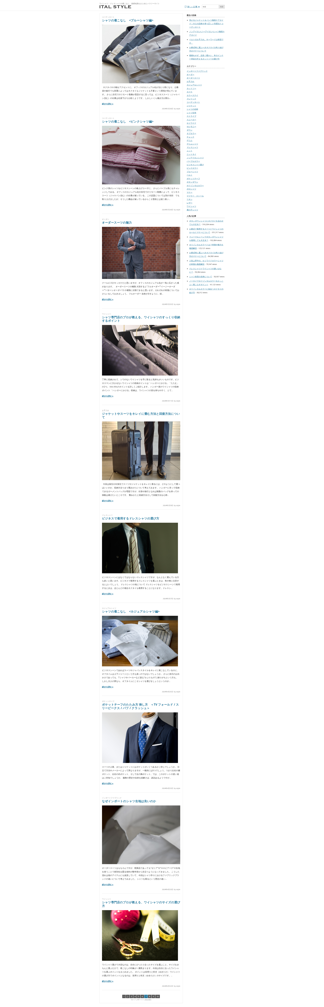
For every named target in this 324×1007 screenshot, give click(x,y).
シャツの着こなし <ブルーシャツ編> (127, 20)
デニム (189, 140)
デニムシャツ (192, 144)
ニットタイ (191, 154)
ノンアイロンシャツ (195, 157)
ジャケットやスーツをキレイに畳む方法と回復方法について (141, 415)
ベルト (189, 175)
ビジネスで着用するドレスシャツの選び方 (130, 518)
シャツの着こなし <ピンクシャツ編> (128, 121)
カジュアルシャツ (109, 608)
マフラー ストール (195, 196)
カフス (189, 92)
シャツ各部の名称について (200, 276)
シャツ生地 (191, 112)
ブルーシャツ (192, 171)
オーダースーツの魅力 (117, 222)
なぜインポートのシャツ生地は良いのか (129, 801)
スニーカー (191, 119)
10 (157, 996)
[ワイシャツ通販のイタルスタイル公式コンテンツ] (115, 7)
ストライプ (191, 116)
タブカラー (191, 133)
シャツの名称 (192, 109)
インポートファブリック (112, 798)
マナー (189, 192)
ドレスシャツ (107, 515)
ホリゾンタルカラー (195, 185)
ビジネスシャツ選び (195, 164)
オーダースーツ (193, 78)
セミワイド (191, 123)
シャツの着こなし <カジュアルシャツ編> (131, 611)
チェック (190, 137)
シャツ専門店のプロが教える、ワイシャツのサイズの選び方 (141, 904)
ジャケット (191, 105)
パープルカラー (193, 161)
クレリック (191, 98)
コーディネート (108, 17)
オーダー (105, 219)
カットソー (191, 88)
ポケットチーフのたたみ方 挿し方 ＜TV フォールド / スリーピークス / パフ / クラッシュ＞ (140, 706)
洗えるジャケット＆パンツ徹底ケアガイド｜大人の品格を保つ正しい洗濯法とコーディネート (206, 23)
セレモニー (191, 126)
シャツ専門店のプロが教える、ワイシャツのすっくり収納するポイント (141, 319)
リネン (189, 199)
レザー (189, 203)
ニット (189, 150)
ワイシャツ (106, 314)
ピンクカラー (192, 168)
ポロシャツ (191, 189)
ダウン (189, 130)
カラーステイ (192, 95)
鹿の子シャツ (192, 210)
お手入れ (105, 410)
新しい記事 (193, 6)
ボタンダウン (192, 182)
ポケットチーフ (108, 701)
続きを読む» (107, 103)
